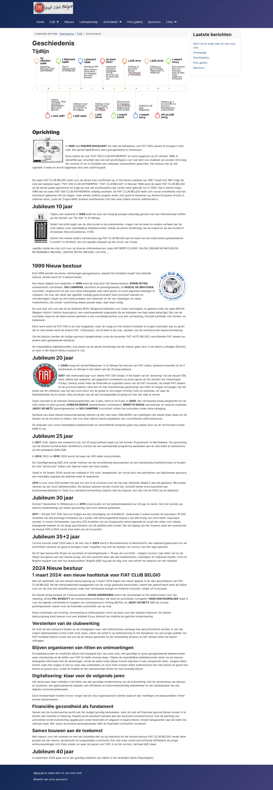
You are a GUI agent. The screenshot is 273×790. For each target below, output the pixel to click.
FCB (52, 22)
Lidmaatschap (88, 22)
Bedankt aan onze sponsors (50, 779)
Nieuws (69, 22)
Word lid (38, 773)
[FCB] (57, 22)
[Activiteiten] (120, 22)
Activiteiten (110, 22)
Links (169, 22)
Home (40, 22)
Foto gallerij (135, 22)
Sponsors (154, 22)
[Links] (175, 22)
